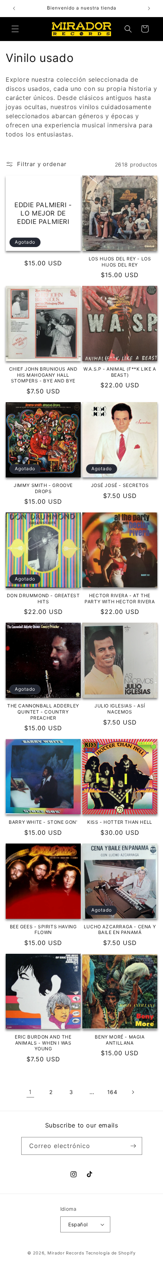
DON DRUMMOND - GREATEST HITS (43, 598)
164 (112, 1092)
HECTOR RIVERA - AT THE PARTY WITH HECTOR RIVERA (120, 598)
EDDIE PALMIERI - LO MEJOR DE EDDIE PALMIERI (43, 213)
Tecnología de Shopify (111, 1253)
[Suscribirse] (133, 1146)
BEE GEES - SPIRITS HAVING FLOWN (43, 930)
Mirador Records (66, 1253)
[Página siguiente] (132, 1092)
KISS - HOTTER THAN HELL (119, 822)
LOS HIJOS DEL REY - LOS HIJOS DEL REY (120, 262)
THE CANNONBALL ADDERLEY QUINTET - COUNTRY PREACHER (43, 711)
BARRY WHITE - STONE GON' (43, 822)
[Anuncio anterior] (14, 8)
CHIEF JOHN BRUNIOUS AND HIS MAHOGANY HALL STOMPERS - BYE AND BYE (43, 375)
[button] (15, 29)
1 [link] (30, 1092)
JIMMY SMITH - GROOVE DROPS (43, 488)
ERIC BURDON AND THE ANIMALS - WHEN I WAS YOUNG (43, 1042)
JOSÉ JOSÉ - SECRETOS (120, 485)
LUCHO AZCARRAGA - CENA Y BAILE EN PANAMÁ (120, 930)
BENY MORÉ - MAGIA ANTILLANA (119, 1040)
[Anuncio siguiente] (149, 8)
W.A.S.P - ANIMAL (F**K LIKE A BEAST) (119, 372)
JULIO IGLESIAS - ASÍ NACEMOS (119, 709)
